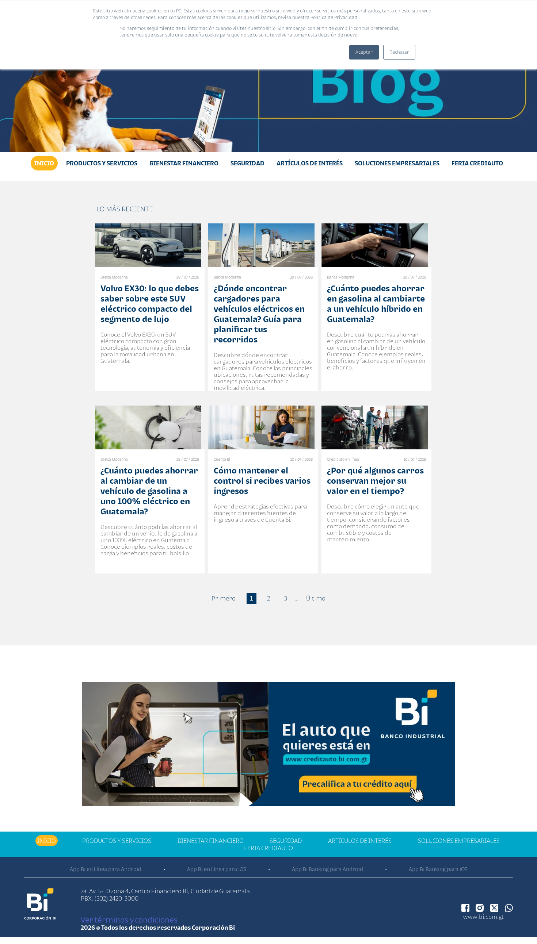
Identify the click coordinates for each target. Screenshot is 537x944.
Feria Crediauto (477, 163)
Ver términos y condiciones (129, 919)
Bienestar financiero (183, 163)
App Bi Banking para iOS (438, 869)
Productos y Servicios (101, 163)
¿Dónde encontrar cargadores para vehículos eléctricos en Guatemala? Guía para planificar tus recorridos (259, 313)
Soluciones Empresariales (397, 163)
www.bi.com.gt (483, 916)
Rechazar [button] (399, 52)
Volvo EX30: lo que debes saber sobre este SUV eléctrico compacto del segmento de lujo (149, 303)
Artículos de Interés (310, 163)
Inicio (44, 163)
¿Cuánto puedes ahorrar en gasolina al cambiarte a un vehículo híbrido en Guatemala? (376, 303)
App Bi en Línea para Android (105, 869)
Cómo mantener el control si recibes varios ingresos (262, 480)
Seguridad (247, 163)
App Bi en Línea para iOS (216, 869)
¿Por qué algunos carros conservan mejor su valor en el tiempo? (375, 480)
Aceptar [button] (364, 52)
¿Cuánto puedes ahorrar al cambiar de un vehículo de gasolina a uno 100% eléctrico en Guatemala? (149, 490)
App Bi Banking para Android (327, 869)
